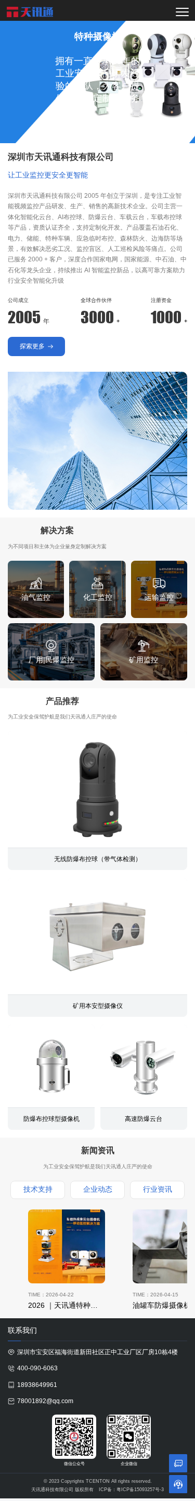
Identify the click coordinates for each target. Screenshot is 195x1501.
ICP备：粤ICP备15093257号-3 (131, 1489)
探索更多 (75, 121)
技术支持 (38, 1189)
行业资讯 (157, 1189)
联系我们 (121, 121)
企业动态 (97, 1189)
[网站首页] (30, 12)
